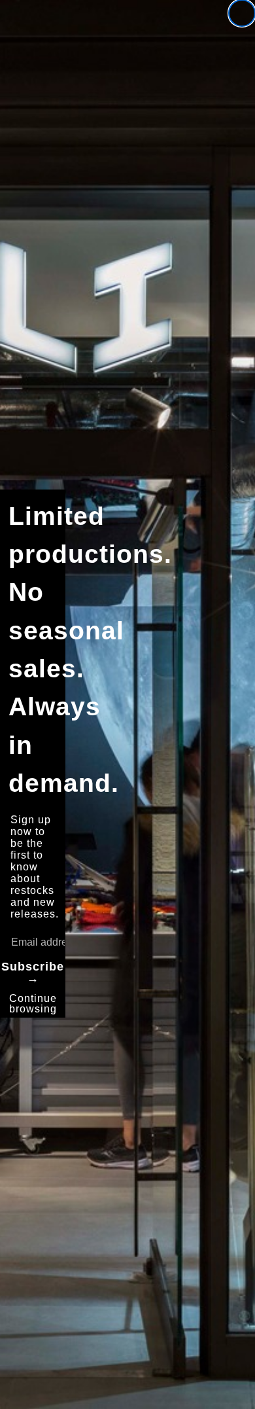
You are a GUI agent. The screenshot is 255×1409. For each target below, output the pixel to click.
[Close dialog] (242, 13)
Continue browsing (33, 1003)
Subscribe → (32, 972)
